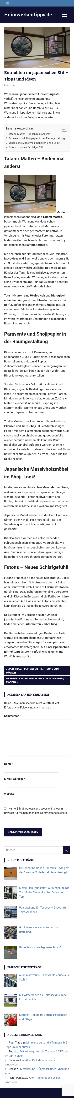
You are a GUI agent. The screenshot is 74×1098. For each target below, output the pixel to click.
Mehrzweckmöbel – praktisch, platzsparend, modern (35, 680)
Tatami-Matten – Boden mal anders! (29, 133)
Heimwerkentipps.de (28, 14)
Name (8, 764)
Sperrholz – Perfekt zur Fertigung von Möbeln (32, 670)
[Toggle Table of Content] (62, 129)
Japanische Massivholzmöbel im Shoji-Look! (34, 142)
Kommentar (12, 716)
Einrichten (10, 85)
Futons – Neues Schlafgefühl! (26, 147)
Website (9, 793)
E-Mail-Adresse (14, 778)
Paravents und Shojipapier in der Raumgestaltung (37, 138)
